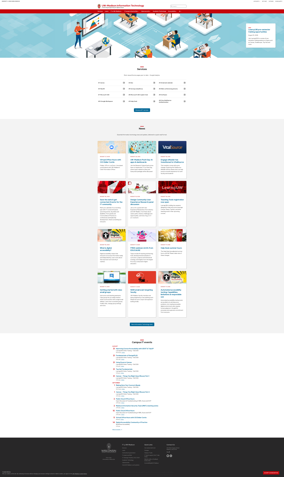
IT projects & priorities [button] (131, 11)
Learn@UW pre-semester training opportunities (259, 30)
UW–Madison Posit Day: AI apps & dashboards (141, 161)
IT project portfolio (127, 455)
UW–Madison (11, 1)
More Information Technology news (142, 324)
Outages (271, 1)
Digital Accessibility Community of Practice (131, 422)
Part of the (109, 458)
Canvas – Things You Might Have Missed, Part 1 (132, 376)
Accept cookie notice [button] (271, 473)
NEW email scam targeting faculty (141, 291)
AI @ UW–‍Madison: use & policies (130, 465)
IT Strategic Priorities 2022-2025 (131, 457)
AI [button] (179, 11)
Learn (106, 11)
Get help (264, 1)
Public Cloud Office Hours (125, 399)
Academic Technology (159, 11)
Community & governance (128, 453)
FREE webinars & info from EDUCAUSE (141, 249)
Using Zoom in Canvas (124, 362)
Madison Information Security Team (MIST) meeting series (137, 406)
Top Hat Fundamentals (124, 369)
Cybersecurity (125, 462)
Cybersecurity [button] (145, 11)
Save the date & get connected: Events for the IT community (111, 202)
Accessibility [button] (172, 11)
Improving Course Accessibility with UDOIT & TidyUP (135, 349)
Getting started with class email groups (111, 291)
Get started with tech (149, 448)
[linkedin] (171, 456)
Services (100, 11)
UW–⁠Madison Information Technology (123, 5)
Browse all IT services (142, 110)
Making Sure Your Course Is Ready (128, 385)
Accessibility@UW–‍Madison (151, 463)
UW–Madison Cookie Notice (79, 473)
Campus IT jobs (148, 453)
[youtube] (168, 456)
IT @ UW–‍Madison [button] (116, 11)
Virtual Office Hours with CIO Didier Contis (110, 161)
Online (123, 352)
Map (168, 452)
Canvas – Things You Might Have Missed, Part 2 (133, 392)
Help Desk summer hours (171, 248)
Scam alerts (278, 1)
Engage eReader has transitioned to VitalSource (172, 161)
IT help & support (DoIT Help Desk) (151, 456)
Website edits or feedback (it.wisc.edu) (151, 459)
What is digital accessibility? (106, 249)
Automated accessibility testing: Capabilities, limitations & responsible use (171, 293)
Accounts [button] (256, 1)
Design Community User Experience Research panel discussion (141, 202)
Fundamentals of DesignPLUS (126, 355)
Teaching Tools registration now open (172, 201)
